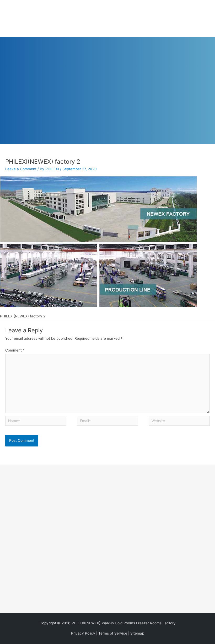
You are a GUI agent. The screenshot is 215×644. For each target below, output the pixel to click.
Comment (15, 350)
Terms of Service (112, 633)
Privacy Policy (83, 633)
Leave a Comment (20, 169)
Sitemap (137, 633)
